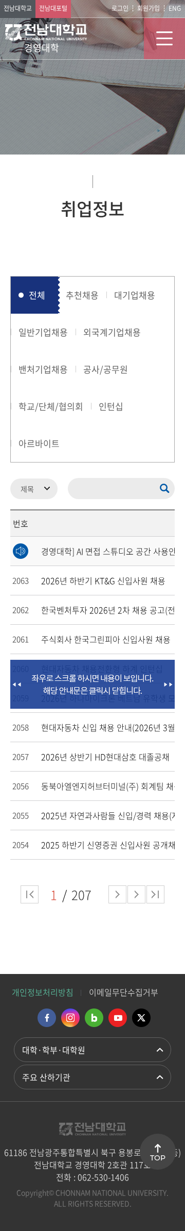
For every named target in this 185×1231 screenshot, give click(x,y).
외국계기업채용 (112, 332)
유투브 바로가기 (117, 1017)
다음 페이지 (117, 894)
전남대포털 (53, 8)
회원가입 (148, 8)
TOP (157, 1157)
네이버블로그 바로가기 (94, 1017)
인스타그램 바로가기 (70, 1017)
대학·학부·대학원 (53, 1050)
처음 (30, 894)
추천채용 (82, 294)
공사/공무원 (105, 369)
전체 (37, 294)
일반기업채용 (43, 332)
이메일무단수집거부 (123, 992)
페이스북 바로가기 (47, 1017)
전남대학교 (18, 8)
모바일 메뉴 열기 (164, 38)
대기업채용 (134, 294)
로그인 (120, 8)
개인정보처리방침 (42, 992)
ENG (175, 8)
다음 (136, 894)
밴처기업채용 (43, 369)
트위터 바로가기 (141, 1017)
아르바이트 (39, 443)
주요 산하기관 (46, 1077)
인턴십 (111, 406)
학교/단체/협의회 (50, 406)
